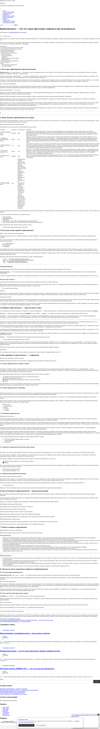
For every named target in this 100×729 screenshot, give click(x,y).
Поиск (1, 679)
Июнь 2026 (5, 709)
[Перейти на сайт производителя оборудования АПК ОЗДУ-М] (85, 721)
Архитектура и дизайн (8, 12)
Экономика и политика (9, 22)
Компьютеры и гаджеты (9, 15)
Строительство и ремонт (9, 21)
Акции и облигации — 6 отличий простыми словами (13, 694)
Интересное (6, 14)
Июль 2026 (5, 708)
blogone (25, 32)
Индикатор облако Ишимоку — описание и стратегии (13, 688)
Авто (4, 10)
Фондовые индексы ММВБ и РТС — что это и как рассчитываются (27, 669)
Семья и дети (6, 19)
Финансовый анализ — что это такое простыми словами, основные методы (30, 651)
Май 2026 (5, 711)
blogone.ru (2, 3)
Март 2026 (5, 713)
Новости (5, 18)
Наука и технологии (8, 17)
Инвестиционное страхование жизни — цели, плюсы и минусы (25, 633)
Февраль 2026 (6, 715)
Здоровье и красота (8, 13)
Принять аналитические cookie (26, 725)
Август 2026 (6, 707)
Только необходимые (41, 725)
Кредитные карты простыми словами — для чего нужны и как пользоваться (19, 690)
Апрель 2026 (6, 712)
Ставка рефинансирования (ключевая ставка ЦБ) (12, 692)
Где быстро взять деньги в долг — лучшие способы (13, 691)
